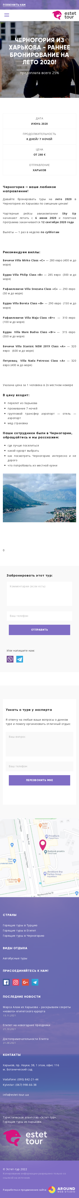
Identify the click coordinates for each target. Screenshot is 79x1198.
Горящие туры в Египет (19, 930)
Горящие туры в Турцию (20, 925)
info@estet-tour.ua (16, 1095)
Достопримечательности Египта (26, 1039)
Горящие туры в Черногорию (23, 935)
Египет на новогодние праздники (26, 1025)
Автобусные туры (15, 958)
